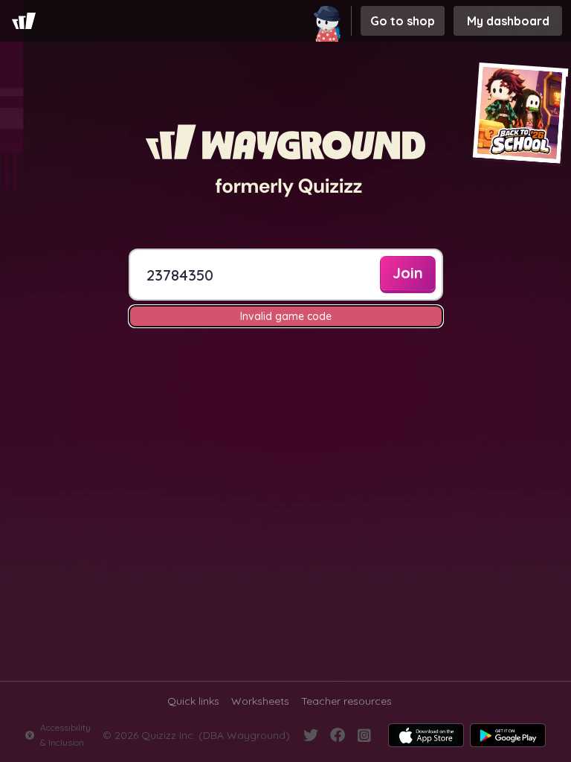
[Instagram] (364, 735)
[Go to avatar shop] (330, 21)
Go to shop (402, 20)
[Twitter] (311, 735)
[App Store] (426, 735)
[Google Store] (508, 735)
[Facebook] (337, 735)
